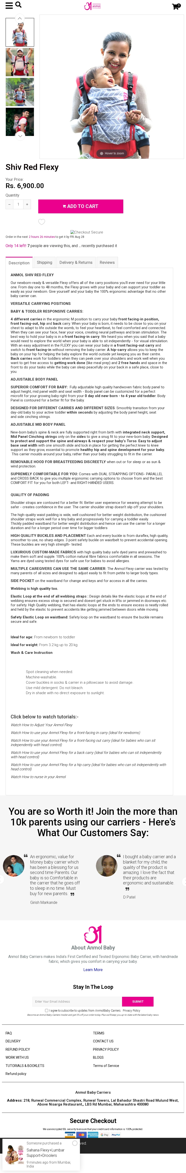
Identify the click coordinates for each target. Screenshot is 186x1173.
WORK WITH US (17, 1057)
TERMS (98, 1033)
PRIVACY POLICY (106, 1049)
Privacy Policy (131, 1010)
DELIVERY (13, 1041)
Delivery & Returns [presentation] (76, 262)
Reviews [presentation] (107, 262)
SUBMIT (138, 1001)
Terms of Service (106, 1066)
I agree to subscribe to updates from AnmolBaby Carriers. (94, 1010)
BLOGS (98, 1057)
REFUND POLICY (18, 1049)
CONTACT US (103, 1041)
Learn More (93, 969)
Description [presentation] (19, 262)
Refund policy (16, 1074)
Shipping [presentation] (44, 262)
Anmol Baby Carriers (36, 1143)
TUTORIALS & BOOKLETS (25, 1066)
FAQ (9, 1033)
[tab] (19, 262)
